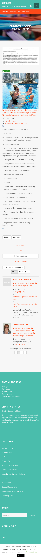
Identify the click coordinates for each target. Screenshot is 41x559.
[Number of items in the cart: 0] (4, 537)
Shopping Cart (7, 496)
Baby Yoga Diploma (22, 328)
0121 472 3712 (20, 344)
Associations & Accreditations (13, 474)
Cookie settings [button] (31, 552)
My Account (6, 483)
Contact (5, 478)
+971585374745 (10, 121)
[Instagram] (3, 229)
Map (20, 251)
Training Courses (8, 453)
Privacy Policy (7, 461)
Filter (5, 267)
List (15, 272)
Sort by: (15, 267)
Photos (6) (20, 246)
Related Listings (20, 256)
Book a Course (7, 448)
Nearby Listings (20, 261)
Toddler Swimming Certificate (24, 113)
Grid (21, 272)
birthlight (5, 12)
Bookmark (17, 237)
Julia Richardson (20, 324)
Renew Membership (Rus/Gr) (13, 491)
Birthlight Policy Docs (10, 465)
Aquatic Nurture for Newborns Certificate (20, 115)
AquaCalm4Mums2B (22, 279)
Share (7, 237)
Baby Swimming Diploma (14, 110)
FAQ (3, 457)
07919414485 (20, 292)
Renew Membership (9, 487)
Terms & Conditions (9, 470)
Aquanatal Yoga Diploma (24, 283)
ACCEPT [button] (20, 555)
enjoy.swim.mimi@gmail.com (16, 123)
